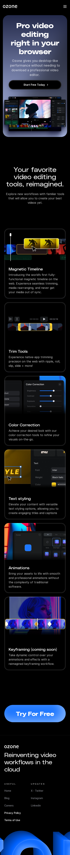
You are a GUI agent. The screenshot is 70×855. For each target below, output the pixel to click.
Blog (7, 798)
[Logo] (10, 6)
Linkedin (36, 805)
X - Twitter (37, 790)
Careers (9, 805)
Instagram (37, 798)
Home (7, 790)
